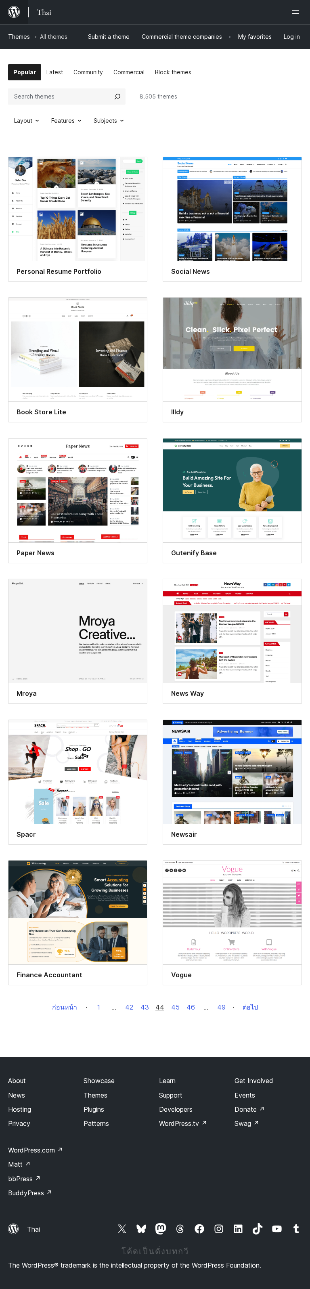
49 (221, 1007)
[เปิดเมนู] (297, 12)
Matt (19, 1164)
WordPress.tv (183, 1123)
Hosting (19, 1109)
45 (175, 1007)
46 (190, 1007)
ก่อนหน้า (64, 1007)
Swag (247, 1123)
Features (63, 120)
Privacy (19, 1123)
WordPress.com (35, 1150)
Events (245, 1095)
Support (170, 1095)
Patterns (96, 1123)
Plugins (94, 1109)
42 (129, 1007)
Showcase (99, 1081)
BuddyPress (30, 1193)
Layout (23, 120)
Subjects (105, 120)
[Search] (117, 96)
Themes (19, 36)
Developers (176, 1109)
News (16, 1095)
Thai (33, 1229)
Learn (167, 1081)
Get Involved (254, 1081)
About (17, 1081)
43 (144, 1007)
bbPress (24, 1179)
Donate (250, 1109)
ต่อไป (250, 1007)
